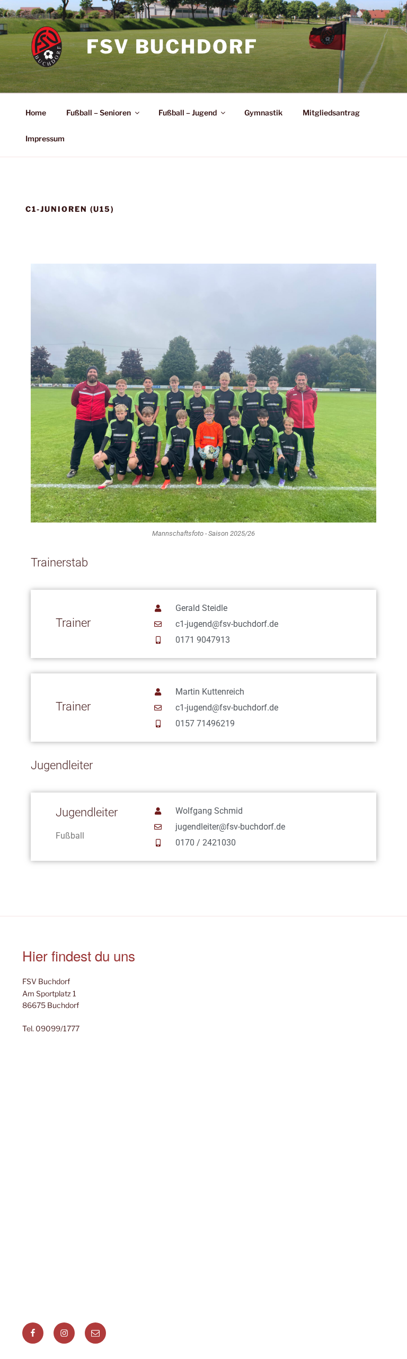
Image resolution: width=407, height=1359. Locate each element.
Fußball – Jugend (187, 112)
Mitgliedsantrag (331, 112)
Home (35, 112)
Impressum (45, 138)
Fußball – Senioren (98, 112)
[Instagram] (64, 1333)
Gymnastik (263, 112)
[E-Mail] (95, 1333)
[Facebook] (32, 1333)
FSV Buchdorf (172, 46)
